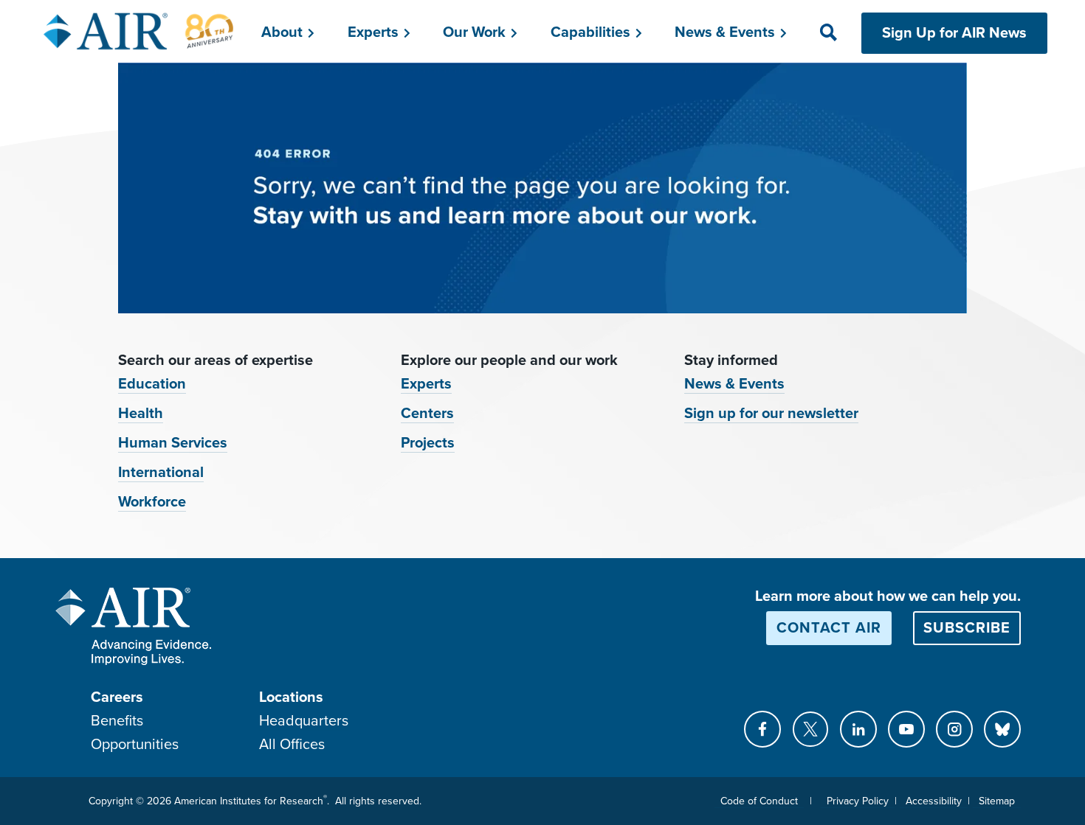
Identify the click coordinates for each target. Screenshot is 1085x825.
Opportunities (135, 744)
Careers (117, 697)
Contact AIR (828, 628)
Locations (291, 697)
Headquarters (303, 721)
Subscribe (966, 628)
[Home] (139, 31)
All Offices (292, 744)
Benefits (117, 721)
